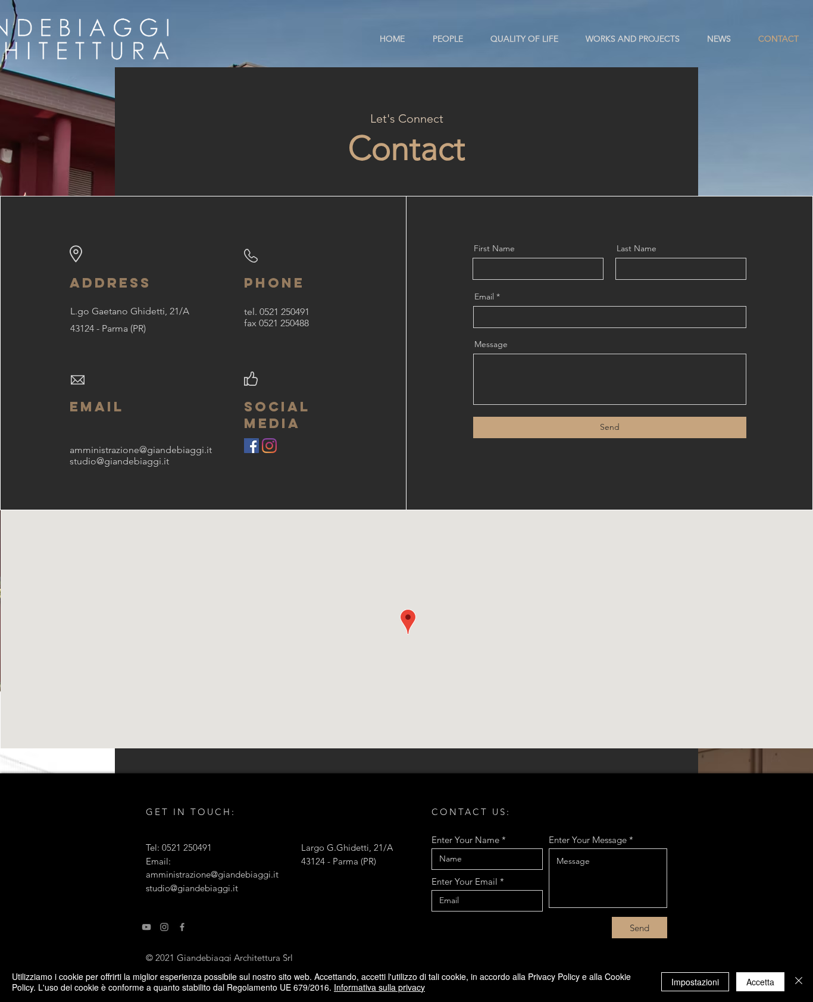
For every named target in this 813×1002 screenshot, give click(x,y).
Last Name (636, 248)
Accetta (760, 982)
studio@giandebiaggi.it (119, 461)
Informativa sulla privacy (379, 987)
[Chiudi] (799, 981)
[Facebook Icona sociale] (251, 445)
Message (491, 344)
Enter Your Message (588, 839)
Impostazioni (695, 982)
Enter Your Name (465, 839)
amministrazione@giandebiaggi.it (212, 874)
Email (484, 296)
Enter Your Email (464, 881)
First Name (494, 248)
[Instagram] (269, 445)
